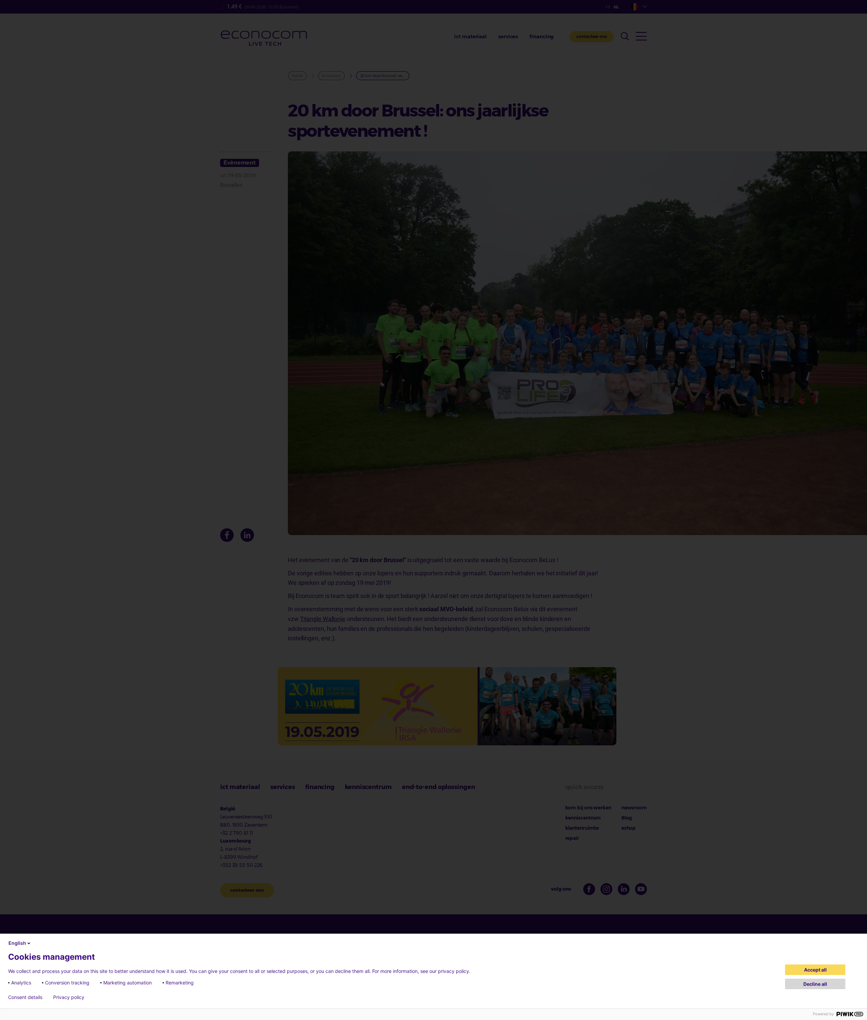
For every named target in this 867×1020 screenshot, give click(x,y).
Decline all (815, 984)
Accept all (815, 970)
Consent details (25, 997)
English (17, 943)
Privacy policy (68, 997)
